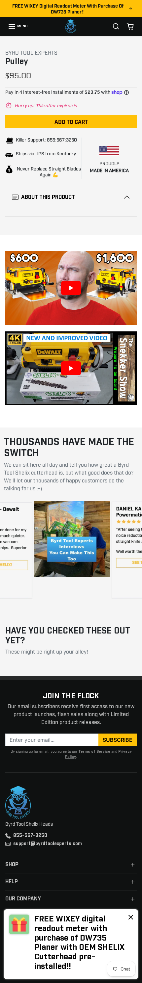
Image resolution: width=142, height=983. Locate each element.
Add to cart (71, 121)
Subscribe (117, 740)
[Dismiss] (130, 916)
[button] (17, 26)
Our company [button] (23, 898)
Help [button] (11, 881)
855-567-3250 (30, 836)
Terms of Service (94, 751)
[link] (71, 944)
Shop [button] (11, 864)
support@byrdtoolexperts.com (47, 844)
